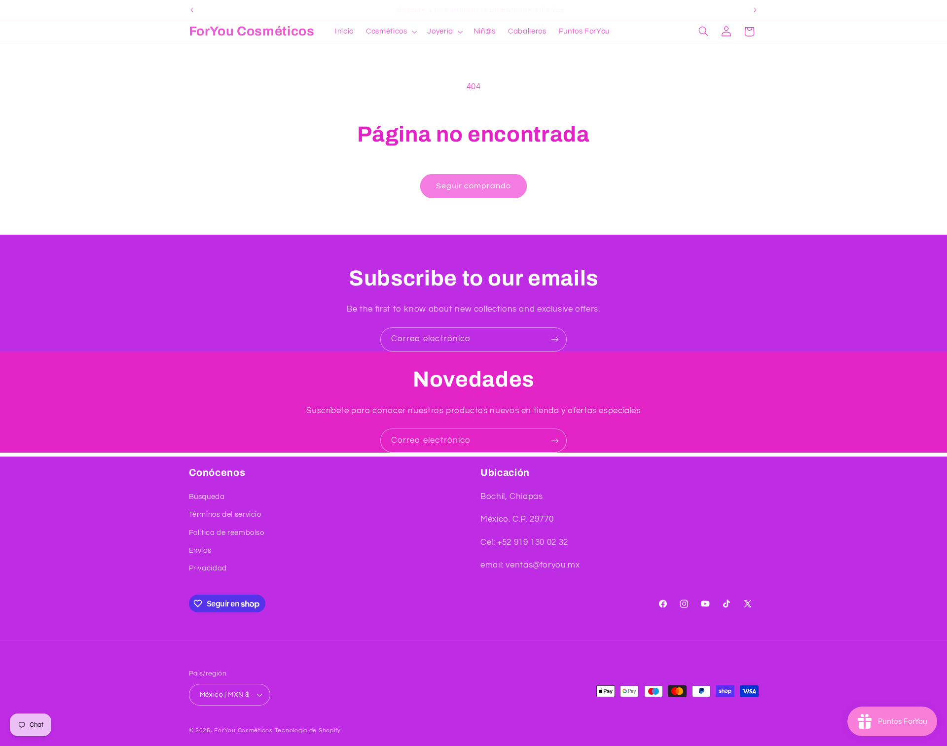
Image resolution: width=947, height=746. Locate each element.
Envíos (200, 550)
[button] (390, 31)
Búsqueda (207, 496)
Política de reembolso (226, 532)
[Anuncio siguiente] (755, 10)
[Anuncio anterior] (192, 10)
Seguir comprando (473, 186)
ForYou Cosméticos (243, 730)
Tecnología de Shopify (308, 730)
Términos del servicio (225, 514)
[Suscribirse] (555, 339)
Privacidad (208, 568)
